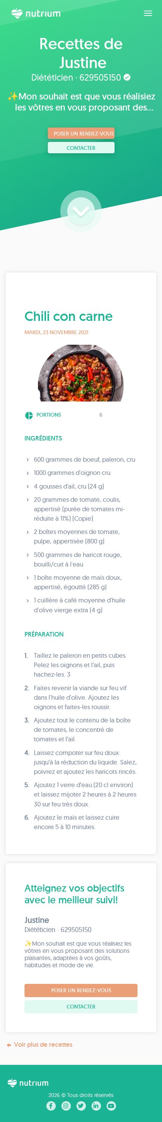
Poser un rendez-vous (84, 133)
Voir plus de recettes (43, 1044)
